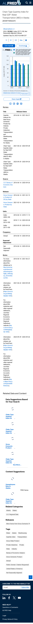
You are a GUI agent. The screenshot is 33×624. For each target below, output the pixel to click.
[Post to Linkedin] (21, 104)
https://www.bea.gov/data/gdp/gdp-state (8, 294)
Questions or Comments (10, 607)
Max (21, 40)
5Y (11, 40)
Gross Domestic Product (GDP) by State (8, 197)
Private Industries (11, 545)
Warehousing (22, 533)
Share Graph (16, 99)
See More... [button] (17, 465)
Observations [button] (8, 29)
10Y (15, 40)
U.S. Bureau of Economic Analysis (8, 185)
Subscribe (25, 587)
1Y (6, 40)
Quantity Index (10, 537)
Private (21, 545)
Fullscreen (24, 94)
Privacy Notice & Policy (10, 619)
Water (8, 533)
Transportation (22, 537)
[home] (12, 3)
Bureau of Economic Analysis (15, 553)
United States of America (14, 569)
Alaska (8, 510)
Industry (14, 549)
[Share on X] (10, 104)
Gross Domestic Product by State (8, 205)
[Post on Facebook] (14, 104)
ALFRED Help (6, 610)
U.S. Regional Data (12, 514)
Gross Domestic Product (14, 557)
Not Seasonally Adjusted (14, 573)
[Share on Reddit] (17, 104)
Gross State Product (12, 541)
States (15, 510)
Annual (8, 561)
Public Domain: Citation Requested (17, 565)
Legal (4, 615)
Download (22, 46)
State (8, 549)
